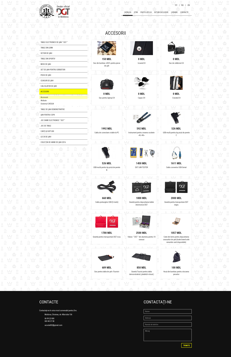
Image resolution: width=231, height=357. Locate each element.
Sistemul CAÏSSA (47, 104)
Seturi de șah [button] (46, 53)
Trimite (186, 345)
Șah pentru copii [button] (48, 115)
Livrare (174, 12)
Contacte (184, 12)
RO (182, 5)
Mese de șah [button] (46, 64)
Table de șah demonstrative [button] (53, 109)
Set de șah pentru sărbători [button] (53, 70)
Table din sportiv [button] (48, 59)
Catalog (127, 12)
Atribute (44, 100)
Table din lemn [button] (47, 48)
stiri (136, 12)
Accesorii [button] (45, 91)
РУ (176, 5)
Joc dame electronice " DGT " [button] (53, 120)
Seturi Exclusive (161, 12)
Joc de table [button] (46, 126)
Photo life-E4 (145, 12)
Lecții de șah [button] (46, 137)
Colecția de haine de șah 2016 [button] (53, 142)
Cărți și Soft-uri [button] (47, 131)
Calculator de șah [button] (49, 86)
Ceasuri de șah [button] (47, 81)
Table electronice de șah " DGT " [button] (54, 42)
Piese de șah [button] (46, 75)
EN (189, 5)
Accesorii (44, 97)
